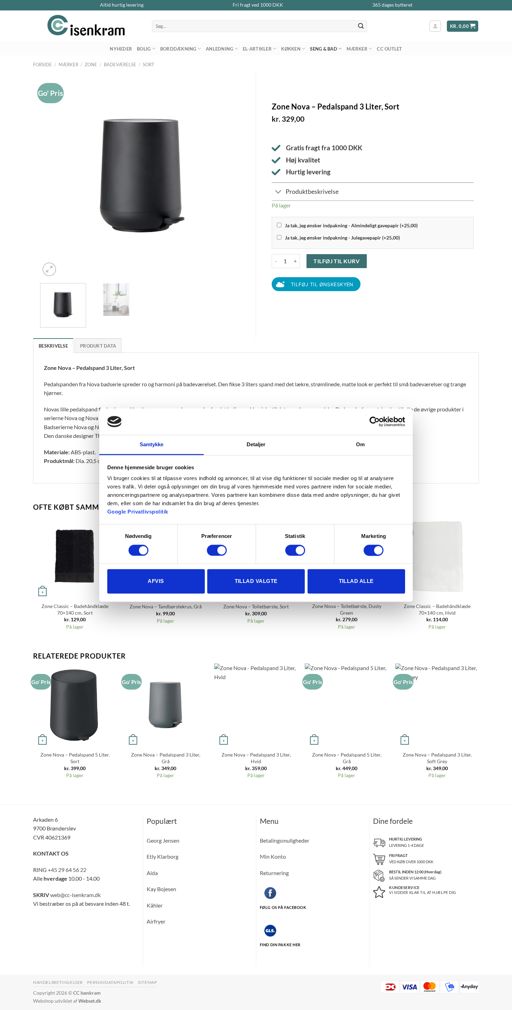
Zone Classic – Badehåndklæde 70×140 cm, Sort (74, 609)
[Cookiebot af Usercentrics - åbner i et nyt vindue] (374, 421)
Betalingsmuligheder (284, 840)
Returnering (274, 872)
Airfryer (156, 921)
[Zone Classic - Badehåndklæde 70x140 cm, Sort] (75, 556)
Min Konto (273, 856)
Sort (148, 64)
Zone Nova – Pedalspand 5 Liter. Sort (75, 758)
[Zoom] (49, 269)
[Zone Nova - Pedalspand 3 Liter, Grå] (165, 705)
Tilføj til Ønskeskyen (322, 284)
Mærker (357, 49)
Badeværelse (120, 64)
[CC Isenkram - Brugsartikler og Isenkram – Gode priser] (87, 26)
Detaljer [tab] (256, 445)
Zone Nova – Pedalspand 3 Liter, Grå (165, 758)
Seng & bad (323, 49)
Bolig (143, 49)
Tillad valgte (256, 581)
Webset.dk (89, 1001)
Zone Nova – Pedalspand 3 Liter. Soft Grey (437, 758)
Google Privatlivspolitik (137, 512)
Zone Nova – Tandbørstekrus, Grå (166, 606)
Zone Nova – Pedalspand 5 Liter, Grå (346, 758)
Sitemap (147, 982)
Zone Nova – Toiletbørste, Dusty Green (346, 609)
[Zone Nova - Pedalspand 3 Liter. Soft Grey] (437, 705)
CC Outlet (389, 49)
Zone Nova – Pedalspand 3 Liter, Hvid (256, 758)
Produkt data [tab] (98, 346)
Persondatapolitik (110, 982)
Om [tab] (360, 445)
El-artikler (257, 49)
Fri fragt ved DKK (258, 5)
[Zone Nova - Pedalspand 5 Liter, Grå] (346, 705)
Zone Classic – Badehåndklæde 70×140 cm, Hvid (437, 609)
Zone (91, 64)
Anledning (219, 49)
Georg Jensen (163, 840)
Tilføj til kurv (336, 261)
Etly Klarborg (162, 856)
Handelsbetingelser (58, 982)
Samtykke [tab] (152, 445)
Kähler (155, 905)
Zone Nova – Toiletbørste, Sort (256, 606)
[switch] (217, 550)
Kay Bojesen (161, 889)
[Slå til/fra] (278, 192)
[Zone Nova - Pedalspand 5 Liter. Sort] (75, 705)
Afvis (156, 581)
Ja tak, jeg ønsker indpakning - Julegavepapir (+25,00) (342, 238)
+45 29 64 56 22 (67, 869)
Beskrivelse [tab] (53, 346)
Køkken (291, 49)
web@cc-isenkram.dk (75, 894)
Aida (152, 872)
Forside (42, 64)
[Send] (361, 26)
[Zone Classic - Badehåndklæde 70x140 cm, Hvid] (437, 556)
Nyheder (121, 49)
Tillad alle (356, 581)
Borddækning (178, 49)
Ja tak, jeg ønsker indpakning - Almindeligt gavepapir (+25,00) (351, 225)
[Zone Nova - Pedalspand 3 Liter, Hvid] (256, 705)
